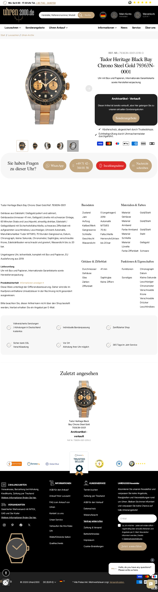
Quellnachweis (56, 543)
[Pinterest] (12, 525)
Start (3, 35)
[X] (29, 525)
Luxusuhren (13, 35)
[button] (89, 88)
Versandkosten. (117, 582)
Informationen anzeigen (31, 282)
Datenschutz (90, 508)
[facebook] (21, 525)
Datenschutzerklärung (133, 539)
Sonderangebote (35, 27)
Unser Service (56, 519)
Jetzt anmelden (132, 546)
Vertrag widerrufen (93, 521)
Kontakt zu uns (56, 513)
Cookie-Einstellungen (94, 546)
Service (136, 27)
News (124, 27)
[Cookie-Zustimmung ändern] (6, 582)
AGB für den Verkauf (93, 502)
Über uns (150, 27)
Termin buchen (91, 489)
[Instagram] (4, 525)
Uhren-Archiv (27, 35)
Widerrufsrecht (91, 515)
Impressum (89, 540)
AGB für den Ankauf (58, 489)
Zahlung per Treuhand (94, 496)
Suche (88, 15)
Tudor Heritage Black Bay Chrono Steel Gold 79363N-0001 (79, 424)
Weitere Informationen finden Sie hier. (18, 497)
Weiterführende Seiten (60, 537)
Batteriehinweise (91, 533)
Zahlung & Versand (93, 527)
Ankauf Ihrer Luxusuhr (59, 496)
